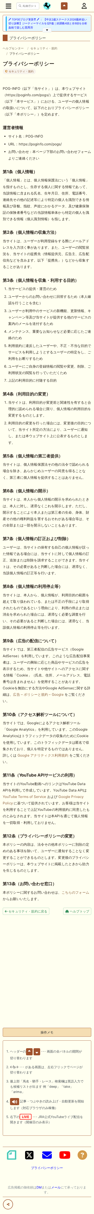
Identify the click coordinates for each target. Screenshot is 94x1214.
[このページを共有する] (8, 1204)
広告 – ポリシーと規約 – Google (38, 694)
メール (56, 1187)
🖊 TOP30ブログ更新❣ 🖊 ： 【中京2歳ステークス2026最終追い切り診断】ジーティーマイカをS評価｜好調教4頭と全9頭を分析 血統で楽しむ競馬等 (47, 23)
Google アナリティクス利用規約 (43, 755)
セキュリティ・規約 (43, 48)
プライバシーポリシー (47, 1168)
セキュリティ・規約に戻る (27, 911)
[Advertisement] (47, 977)
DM (39, 1187)
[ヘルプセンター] (82, 1155)
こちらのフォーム (75, 892)
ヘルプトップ (79, 911)
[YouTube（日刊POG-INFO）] (64, 1154)
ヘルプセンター (13, 48)
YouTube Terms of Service (24, 796)
